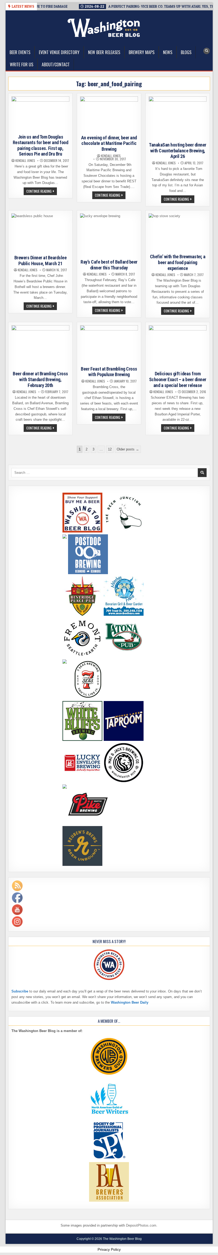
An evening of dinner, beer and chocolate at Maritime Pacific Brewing (109, 143)
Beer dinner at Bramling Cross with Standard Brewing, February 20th (40, 379)
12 (110, 449)
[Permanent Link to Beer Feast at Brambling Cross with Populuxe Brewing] (109, 344)
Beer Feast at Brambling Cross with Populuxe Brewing (109, 371)
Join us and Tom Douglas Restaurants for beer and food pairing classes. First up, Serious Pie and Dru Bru (40, 145)
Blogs (186, 52)
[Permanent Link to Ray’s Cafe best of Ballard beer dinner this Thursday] (109, 235)
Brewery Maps (141, 52)
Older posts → (128, 449)
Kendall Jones (25, 160)
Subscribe (19, 991)
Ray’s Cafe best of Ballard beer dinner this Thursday (109, 264)
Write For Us (21, 64)
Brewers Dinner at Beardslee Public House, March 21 (40, 260)
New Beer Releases (104, 52)
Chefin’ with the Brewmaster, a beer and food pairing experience (178, 262)
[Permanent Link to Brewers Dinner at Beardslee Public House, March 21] (40, 233)
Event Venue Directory (59, 52)
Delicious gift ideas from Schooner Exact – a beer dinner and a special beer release (177, 379)
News (167, 52)
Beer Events (20, 52)
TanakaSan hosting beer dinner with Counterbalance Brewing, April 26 (177, 150)
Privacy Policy (109, 1249)
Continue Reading (41, 191)
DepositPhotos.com (141, 1225)
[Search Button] (206, 51)
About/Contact (56, 64)
